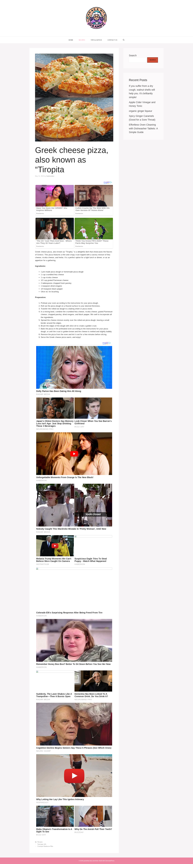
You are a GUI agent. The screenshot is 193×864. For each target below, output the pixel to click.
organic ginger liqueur (140, 111)
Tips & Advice (96, 40)
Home (71, 40)
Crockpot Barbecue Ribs (45, 846)
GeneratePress (109, 861)
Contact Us (112, 40)
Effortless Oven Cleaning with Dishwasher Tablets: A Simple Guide (143, 128)
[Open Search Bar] (123, 40)
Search (133, 55)
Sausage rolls (41, 844)
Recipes (82, 40)
